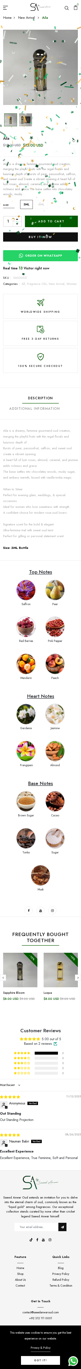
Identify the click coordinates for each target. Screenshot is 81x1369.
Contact (20, 1285)
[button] (22, 1053)
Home (7, 17)
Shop (20, 1274)
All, (24, 284)
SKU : (7, 278)
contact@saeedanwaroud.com (40, 1312)
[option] (40, 67)
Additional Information (34, 408)
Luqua (48, 993)
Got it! (40, 1360)
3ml (26, 204)
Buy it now (41, 236)
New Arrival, (57, 284)
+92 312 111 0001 (40, 1318)
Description (40, 398)
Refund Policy (61, 1280)
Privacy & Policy (40, 1348)
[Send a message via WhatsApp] (73, 1361)
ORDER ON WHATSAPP (43, 256)
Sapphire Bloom (14, 993)
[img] (10, 1097)
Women (71, 284)
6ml (41, 204)
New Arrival (27, 17)
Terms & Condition (60, 1285)
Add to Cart (51, 221)
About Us (20, 1280)
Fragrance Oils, (38, 284)
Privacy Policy (60, 1274)
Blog (61, 1268)
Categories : (11, 284)
